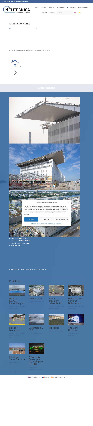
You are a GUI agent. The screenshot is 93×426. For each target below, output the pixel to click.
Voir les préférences (62, 219)
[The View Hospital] (76, 324)
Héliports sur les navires (36, 333)
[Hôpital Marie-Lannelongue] (17, 295)
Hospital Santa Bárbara (17, 358)
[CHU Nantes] (36, 295)
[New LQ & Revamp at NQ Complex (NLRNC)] (36, 354)
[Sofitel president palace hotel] (56, 295)
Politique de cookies (36, 223)
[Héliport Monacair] (17, 324)
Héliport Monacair (14, 329)
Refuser (46, 219)
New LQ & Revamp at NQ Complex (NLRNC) (36, 360)
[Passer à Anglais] (75, 14)
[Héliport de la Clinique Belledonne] (76, 295)
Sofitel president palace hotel (55, 301)
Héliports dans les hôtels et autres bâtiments (17, 335)
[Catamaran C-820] (36, 324)
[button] (68, 202)
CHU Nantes (35, 298)
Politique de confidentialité (48, 223)
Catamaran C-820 (36, 329)
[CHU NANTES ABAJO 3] (44, 143)
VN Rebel (54, 327)
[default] (44, 237)
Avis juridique (59, 223)
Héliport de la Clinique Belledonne (75, 301)
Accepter (31, 219)
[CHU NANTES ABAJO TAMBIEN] (44, 190)
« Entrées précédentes (16, 372)
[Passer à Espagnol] (79, 14)
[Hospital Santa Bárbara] (17, 354)
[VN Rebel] (56, 324)
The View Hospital (73, 329)
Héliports (12, 306)
